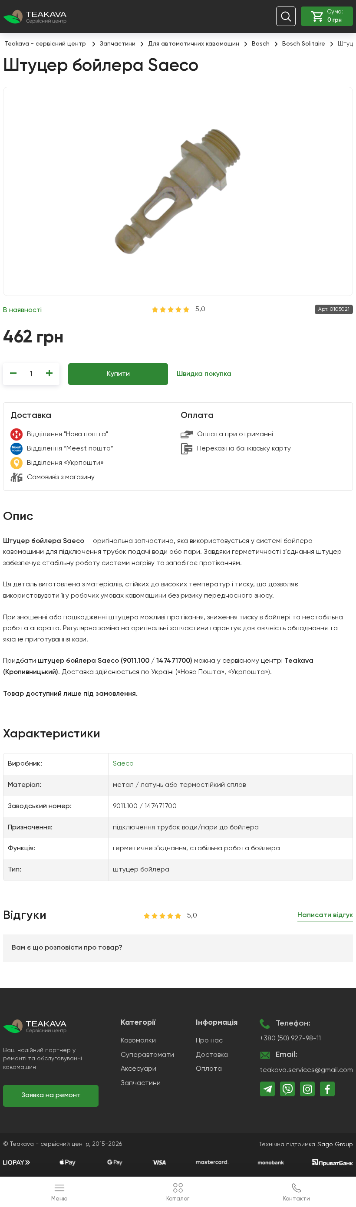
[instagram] (307, 1089)
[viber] (287, 1089)
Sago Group (335, 1144)
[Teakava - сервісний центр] (35, 16)
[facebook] (327, 1089)
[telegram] (267, 1089)
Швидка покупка (204, 374)
